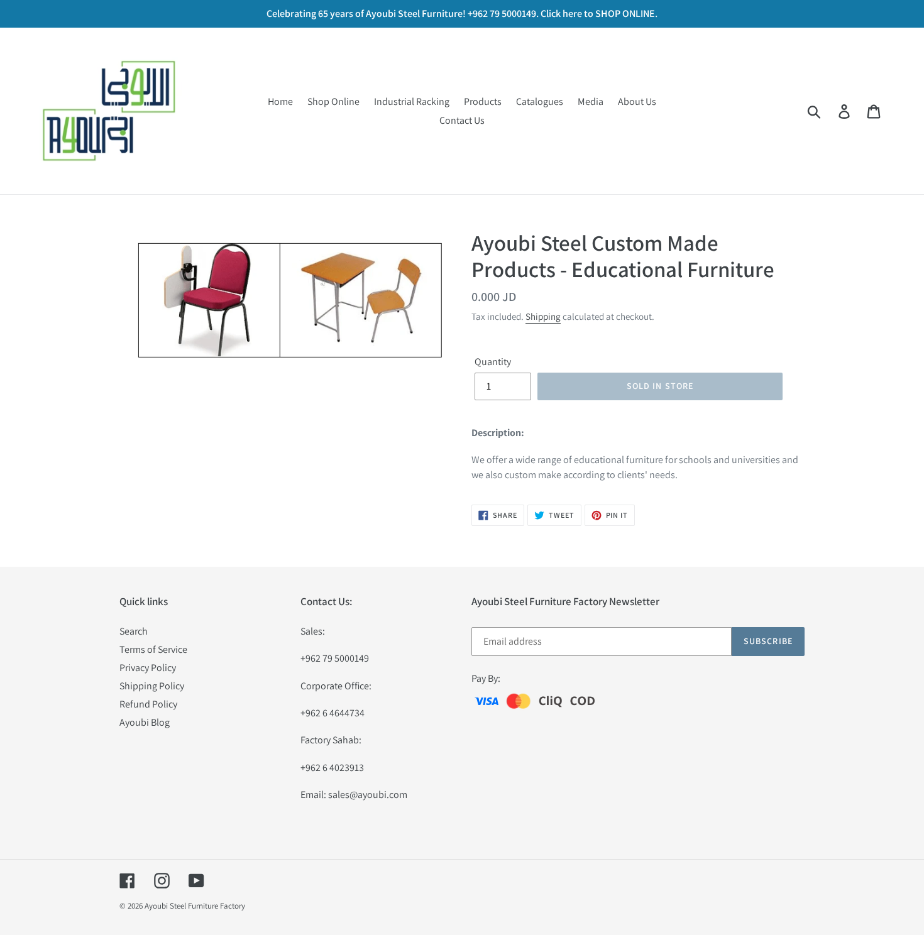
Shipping (543, 316)
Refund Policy (148, 704)
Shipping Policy (151, 685)
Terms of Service (153, 649)
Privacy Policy (147, 667)
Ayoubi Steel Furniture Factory (195, 905)
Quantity (493, 361)
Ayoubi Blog (144, 722)
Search (133, 631)
